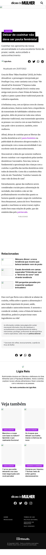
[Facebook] (15, 503)
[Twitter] (20, 503)
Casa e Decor (9, 429)
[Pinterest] (25, 503)
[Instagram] (30, 503)
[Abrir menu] (4, 3)
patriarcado (22, 212)
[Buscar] (42, 3)
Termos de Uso (29, 517)
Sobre (6, 517)
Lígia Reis (7, 61)
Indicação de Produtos (29, 522)
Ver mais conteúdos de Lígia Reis (23, 387)
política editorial (34, 334)
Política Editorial (31, 519)
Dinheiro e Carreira (34, 465)
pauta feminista (29, 138)
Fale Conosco (29, 526)
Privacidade (8, 519)
